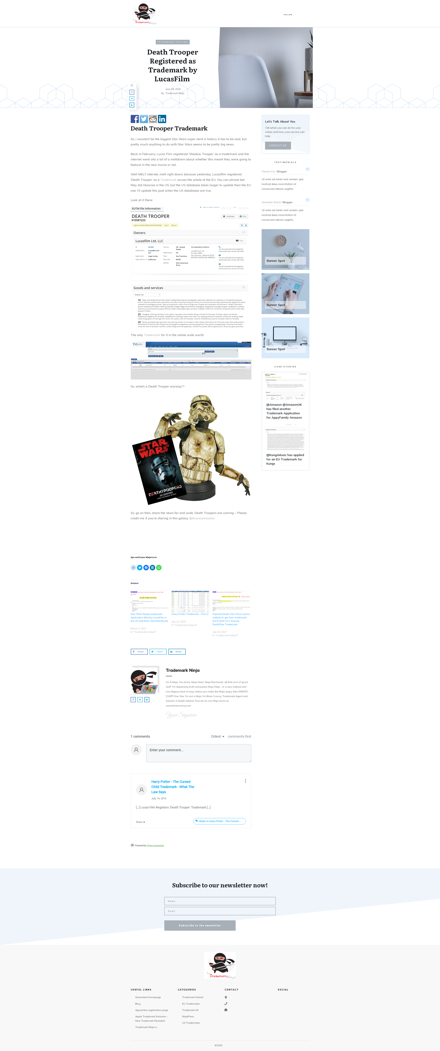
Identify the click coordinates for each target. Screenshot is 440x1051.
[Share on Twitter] (144, 119)
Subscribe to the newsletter (200, 925)
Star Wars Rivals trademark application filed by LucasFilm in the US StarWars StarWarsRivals (149, 617)
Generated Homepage (148, 997)
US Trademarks (191, 1022)
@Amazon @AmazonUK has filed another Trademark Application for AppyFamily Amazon (285, 398)
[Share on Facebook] (135, 119)
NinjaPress (188, 1016)
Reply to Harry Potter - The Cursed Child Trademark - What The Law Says (222, 821)
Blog (137, 1003)
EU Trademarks (191, 1003)
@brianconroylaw (202, 518)
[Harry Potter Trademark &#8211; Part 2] (190, 601)
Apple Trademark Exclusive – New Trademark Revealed (151, 1018)
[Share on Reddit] (153, 119)
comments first (239, 736)
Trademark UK (190, 1010)
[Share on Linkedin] (162, 119)
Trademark (191, 128)
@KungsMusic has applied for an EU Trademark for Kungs (285, 446)
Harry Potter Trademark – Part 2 (190, 614)
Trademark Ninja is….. (147, 1027)
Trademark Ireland (172, 42)
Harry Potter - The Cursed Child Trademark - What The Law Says (172, 787)
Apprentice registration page (151, 1010)
